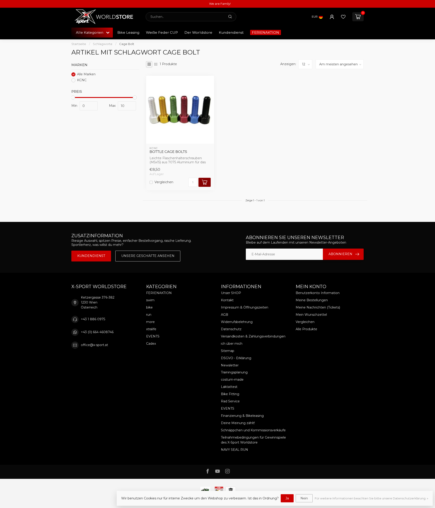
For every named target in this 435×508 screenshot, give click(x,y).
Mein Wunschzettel (311, 315)
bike (149, 307)
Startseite (78, 44)
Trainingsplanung (234, 372)
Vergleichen (164, 182)
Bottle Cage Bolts (168, 152)
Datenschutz (231, 329)
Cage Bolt (126, 44)
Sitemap (227, 351)
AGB (224, 315)
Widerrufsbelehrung (237, 322)
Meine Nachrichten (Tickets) (318, 307)
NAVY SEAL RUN (234, 450)
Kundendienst (231, 32)
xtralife (151, 329)
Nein (304, 498)
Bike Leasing (128, 32)
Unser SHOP (231, 293)
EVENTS (153, 336)
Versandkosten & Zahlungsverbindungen (253, 336)
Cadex (151, 344)
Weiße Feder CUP (162, 32)
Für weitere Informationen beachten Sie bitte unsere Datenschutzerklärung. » (371, 498)
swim (150, 300)
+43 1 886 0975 (93, 319)
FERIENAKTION (265, 32)
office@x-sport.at (94, 345)
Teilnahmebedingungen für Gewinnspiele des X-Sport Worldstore (253, 439)
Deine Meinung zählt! (238, 423)
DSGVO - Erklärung (236, 358)
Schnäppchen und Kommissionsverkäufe (253, 430)
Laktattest (229, 387)
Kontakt (227, 300)
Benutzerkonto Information (318, 293)
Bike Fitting (230, 394)
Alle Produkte (306, 329)
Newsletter (230, 365)
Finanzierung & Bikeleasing (242, 416)
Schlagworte (102, 44)
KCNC (82, 80)
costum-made (232, 379)
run (148, 315)
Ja (287, 498)
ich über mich (231, 344)
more (150, 322)
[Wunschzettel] (343, 16)
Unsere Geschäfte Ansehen (147, 256)
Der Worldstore (198, 32)
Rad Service (230, 401)
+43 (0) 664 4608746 (97, 332)
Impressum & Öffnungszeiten (244, 307)
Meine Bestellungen (312, 300)
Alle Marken (86, 74)
